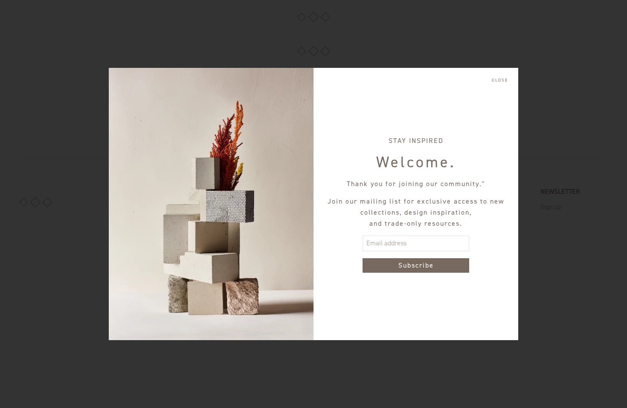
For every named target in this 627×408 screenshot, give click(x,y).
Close (500, 80)
